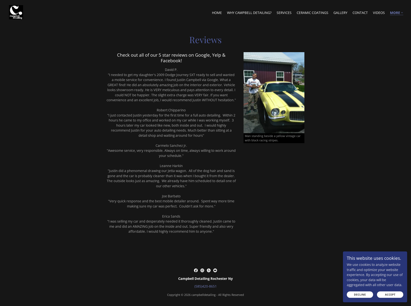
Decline (360, 294)
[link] (16, 12)
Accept (390, 294)
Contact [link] (360, 12)
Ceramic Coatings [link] (312, 12)
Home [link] (217, 12)
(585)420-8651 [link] (205, 286)
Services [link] (284, 12)
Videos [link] (379, 12)
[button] (396, 13)
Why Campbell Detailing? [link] (249, 12)
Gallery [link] (340, 12)
